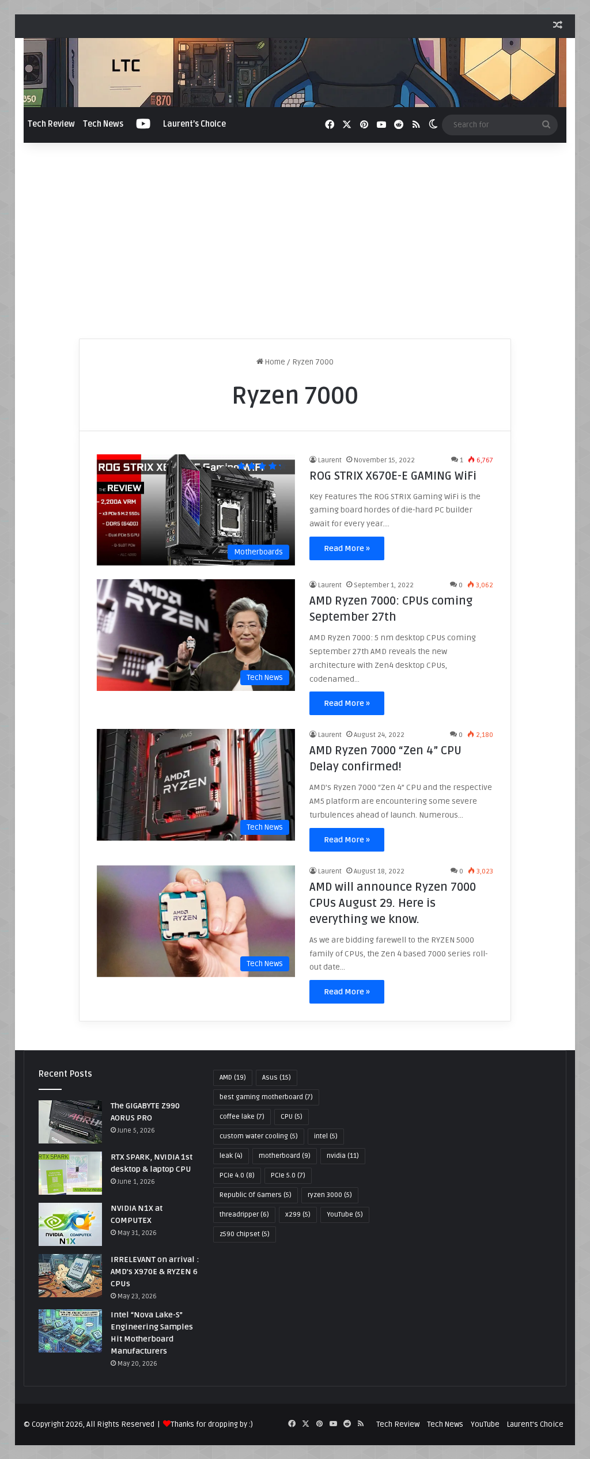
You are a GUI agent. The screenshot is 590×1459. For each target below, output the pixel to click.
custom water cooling (259, 1136)
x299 (298, 1214)
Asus (276, 1077)
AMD (233, 1077)
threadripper (244, 1214)
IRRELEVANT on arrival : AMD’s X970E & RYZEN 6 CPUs (155, 1272)
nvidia (343, 1156)
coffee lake (242, 1116)
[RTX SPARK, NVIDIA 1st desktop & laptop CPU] (70, 1173)
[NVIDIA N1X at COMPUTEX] (70, 1224)
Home (274, 362)
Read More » (347, 548)
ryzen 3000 (330, 1195)
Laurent (330, 460)
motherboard (285, 1156)
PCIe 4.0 (237, 1175)
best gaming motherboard (266, 1097)
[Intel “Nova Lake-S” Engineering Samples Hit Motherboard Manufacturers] (70, 1330)
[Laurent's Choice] (295, 72)
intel (326, 1136)
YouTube (345, 1214)
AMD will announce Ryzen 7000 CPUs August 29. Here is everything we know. (392, 903)
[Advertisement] (295, 240)
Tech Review (51, 124)
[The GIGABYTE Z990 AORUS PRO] (70, 1121)
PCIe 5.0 (288, 1175)
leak (231, 1156)
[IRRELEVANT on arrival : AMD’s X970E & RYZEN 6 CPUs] (70, 1275)
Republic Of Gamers (256, 1195)
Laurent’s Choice (194, 124)
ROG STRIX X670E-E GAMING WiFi (392, 476)
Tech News (103, 124)
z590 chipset (245, 1234)
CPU (291, 1116)
